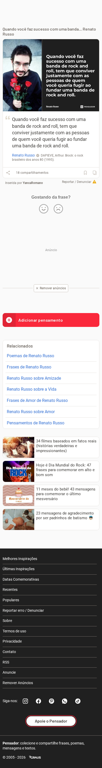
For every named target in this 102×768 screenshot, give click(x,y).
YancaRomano (33, 183)
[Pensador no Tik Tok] (77, 701)
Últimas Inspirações (19, 569)
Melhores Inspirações (20, 559)
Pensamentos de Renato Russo (35, 422)
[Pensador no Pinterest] (51, 701)
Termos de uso (14, 631)
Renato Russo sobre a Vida (31, 389)
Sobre (7, 621)
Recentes (10, 589)
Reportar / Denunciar (76, 182)
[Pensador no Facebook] (38, 701)
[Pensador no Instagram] (25, 701)
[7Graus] (35, 757)
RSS (6, 662)
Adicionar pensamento (40, 319)
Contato (9, 652)
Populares (11, 600)
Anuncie (9, 672)
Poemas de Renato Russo (30, 355)
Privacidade (12, 641)
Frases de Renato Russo (29, 367)
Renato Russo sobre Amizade (34, 378)
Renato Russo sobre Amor (31, 411)
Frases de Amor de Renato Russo (37, 400)
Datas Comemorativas (21, 579)
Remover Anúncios (18, 683)
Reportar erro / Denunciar (23, 610)
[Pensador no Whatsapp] (64, 701)
